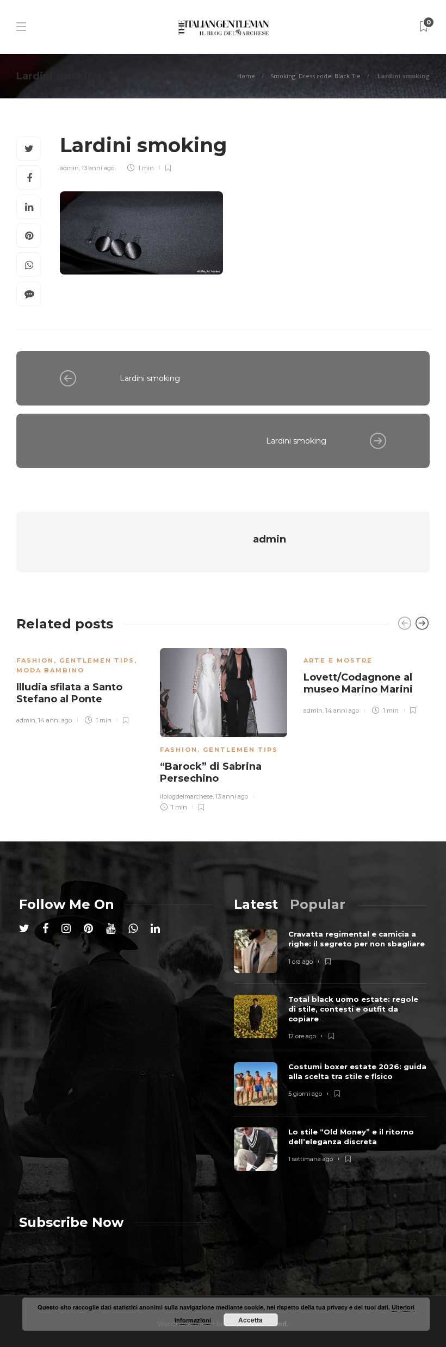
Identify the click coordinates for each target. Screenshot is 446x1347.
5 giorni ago (305, 1093)
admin (69, 168)
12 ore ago (302, 1036)
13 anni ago (98, 168)
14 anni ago (55, 720)
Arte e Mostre (338, 660)
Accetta (250, 1320)
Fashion (35, 660)
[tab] (256, 904)
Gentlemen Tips (96, 660)
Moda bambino (50, 670)
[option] (80, 684)
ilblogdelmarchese (186, 796)
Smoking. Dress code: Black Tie (315, 76)
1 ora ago (300, 961)
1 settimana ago (310, 1159)
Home (246, 76)
